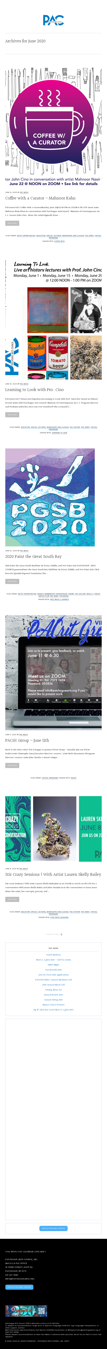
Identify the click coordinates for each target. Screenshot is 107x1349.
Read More (12, 223)
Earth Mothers (54, 955)
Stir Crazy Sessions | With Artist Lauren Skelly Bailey (53, 874)
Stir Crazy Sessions (59, 917)
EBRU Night (53, 965)
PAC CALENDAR (26, 1252)
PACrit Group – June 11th (27, 740)
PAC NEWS (12, 1252)
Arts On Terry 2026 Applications (53, 975)
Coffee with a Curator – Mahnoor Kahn (40, 198)
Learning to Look (59, 433)
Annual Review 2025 (53, 995)
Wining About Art (53, 990)
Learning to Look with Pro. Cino (34, 389)
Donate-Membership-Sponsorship (52, 594)
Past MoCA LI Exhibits (59, 599)
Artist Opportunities (26, 236)
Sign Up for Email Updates (53, 1228)
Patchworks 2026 (53, 970)
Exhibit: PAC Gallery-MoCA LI (80, 594)
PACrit (73, 778)
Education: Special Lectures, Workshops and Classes (60, 236)
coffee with (59, 241)
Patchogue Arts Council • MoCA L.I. (53, 20)
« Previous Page (52, 934)
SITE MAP (39, 1252)
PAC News (89, 236)
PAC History (75, 427)
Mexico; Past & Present (53, 1005)
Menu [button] (55, 6)
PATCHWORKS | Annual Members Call (53, 980)
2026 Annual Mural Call (53, 985)
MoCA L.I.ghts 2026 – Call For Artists (53, 960)
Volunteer (64, 596)
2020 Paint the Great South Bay (33, 556)
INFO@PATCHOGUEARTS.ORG (19, 1279)
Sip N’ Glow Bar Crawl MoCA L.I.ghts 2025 (54, 1010)
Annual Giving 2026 (53, 1000)
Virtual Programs (50, 778)
